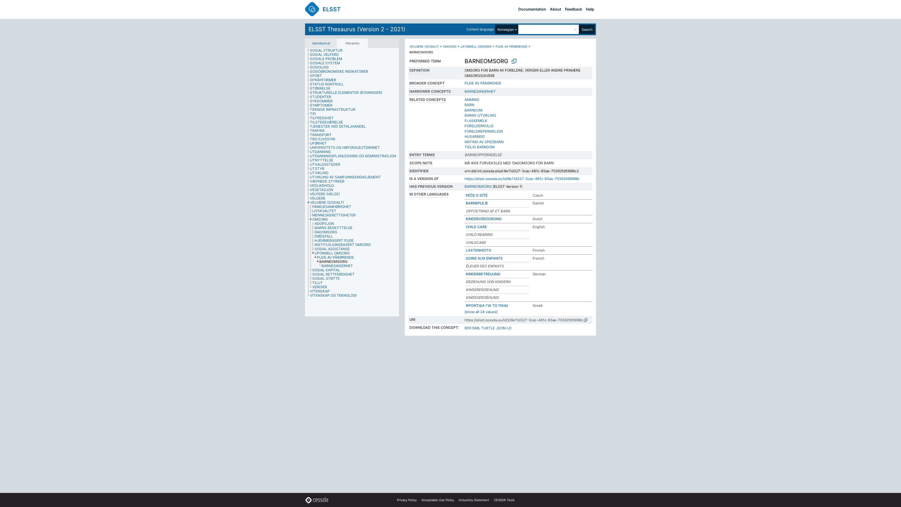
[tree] (352, 182)
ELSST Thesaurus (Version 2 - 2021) (357, 29)
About (555, 9)
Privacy (407, 500)
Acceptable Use (437, 500)
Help (590, 9)
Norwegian (505, 29)
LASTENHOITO (478, 250)
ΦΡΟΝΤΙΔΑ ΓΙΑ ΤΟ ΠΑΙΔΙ (487, 305)
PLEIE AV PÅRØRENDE (511, 46)
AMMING (472, 99)
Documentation (532, 9)
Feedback (573, 9)
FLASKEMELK (476, 121)
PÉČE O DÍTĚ (477, 195)
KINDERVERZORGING (484, 219)
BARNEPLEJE (477, 203)
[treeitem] (328, 50)
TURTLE (488, 328)
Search (587, 29)
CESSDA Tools (504, 500)
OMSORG (450, 46)
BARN (469, 105)
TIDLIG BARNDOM (480, 147)
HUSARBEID (475, 136)
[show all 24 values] (481, 312)
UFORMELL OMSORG (476, 46)
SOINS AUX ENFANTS (484, 258)
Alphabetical (321, 43)
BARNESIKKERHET (480, 91)
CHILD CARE (476, 227)
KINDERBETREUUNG (483, 274)
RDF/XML (472, 328)
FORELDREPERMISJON (484, 131)
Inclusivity (474, 500)
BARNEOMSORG (478, 186)
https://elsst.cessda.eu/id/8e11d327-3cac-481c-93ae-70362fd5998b (522, 179)
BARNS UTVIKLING (480, 115)
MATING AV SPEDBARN (484, 142)
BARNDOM (473, 110)
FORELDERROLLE (479, 126)
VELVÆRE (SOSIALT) (424, 46)
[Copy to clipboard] (514, 61)
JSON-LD (504, 328)
